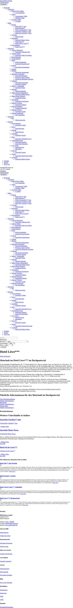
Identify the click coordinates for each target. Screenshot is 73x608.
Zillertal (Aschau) (16, 103)
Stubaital (14, 89)
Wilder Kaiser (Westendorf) (19, 93)
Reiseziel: (3, 341)
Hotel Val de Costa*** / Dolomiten (11, 487)
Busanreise (3, 402)
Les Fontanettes (20, 13)
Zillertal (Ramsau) (16, 106)
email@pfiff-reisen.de (11, 523)
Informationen (4, 532)
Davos (13, 127)
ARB (1, 596)
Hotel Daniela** (20, 28)
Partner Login (4, 546)
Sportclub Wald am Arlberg (23, 55)
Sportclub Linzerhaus (21, 82)
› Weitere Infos (4, 426)
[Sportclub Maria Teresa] (7, 434)
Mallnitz (13, 71)
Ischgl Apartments (20, 62)
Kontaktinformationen (6, 607)
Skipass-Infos (4, 406)
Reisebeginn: (4, 343)
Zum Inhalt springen (6, 1)
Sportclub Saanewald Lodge (23, 156)
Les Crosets (14, 145)
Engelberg (14, 134)
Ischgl (13, 60)
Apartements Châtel (21, 16)
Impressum (3, 593)
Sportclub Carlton (20, 125)
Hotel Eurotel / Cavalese (7, 476)
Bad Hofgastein (16, 57)
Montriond (18, 149)
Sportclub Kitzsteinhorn (22, 67)
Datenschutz (3, 590)
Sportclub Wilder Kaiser (22, 94)
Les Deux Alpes (16, 19)
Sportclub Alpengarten (22, 72)
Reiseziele (7, 8)
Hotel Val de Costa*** (22, 43)
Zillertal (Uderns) (16, 110)
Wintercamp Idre (20, 120)
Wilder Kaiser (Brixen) (18, 96)
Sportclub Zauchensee (22, 101)
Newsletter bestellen (6, 575)
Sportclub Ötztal (20, 88)
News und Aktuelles (6, 582)
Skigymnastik (4, 572)
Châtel (13, 14)
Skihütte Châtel (19, 18)
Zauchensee (15, 99)
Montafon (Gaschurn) (17, 74)
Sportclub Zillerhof (21, 108)
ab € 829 (2, 443)
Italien (9, 23)
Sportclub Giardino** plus (23, 31)
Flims (13, 137)
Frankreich (11, 9)
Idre (12, 118)
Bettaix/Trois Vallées (17, 11)
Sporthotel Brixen (20, 98)
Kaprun (13, 65)
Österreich (11, 48)
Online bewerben (5, 536)
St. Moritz (14, 157)
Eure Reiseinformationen (7, 399)
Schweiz (10, 122)
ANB (1, 599)
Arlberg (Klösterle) (17, 50)
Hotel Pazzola (19, 132)
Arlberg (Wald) (16, 53)
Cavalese (14, 35)
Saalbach (14, 81)
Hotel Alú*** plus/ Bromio (8, 463)
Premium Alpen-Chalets (22, 77)
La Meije (18, 21)
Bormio (13, 25)
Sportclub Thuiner (20, 84)
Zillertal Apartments (17, 113)
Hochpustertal (15, 45)
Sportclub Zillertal (20, 105)
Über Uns (7, 164)
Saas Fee (14, 151)
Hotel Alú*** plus (20, 26)
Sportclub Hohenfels (21, 144)
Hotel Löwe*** (20, 47)
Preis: (1, 345)
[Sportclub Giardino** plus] (8, 423)
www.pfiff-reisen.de (11, 525)
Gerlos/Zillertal (15, 59)
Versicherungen (4, 569)
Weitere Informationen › (7, 401)
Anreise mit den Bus (6, 554)
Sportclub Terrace (20, 135)
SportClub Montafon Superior (24, 79)
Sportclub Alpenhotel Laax (23, 139)
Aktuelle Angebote (5, 561)
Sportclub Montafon (21, 76)
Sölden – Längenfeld (17, 86)
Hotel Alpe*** (19, 42)
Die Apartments (20, 115)
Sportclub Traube (20, 111)
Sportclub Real (19, 128)
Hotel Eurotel (19, 36)
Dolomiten (14, 38)
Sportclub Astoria (20, 152)
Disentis (13, 130)
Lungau (13, 69)
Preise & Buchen (5, 356)
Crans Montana (16, 123)
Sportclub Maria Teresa (22, 40)
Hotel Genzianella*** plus (23, 30)
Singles (6, 162)
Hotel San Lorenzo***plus (23, 33)
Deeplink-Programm (6, 543)
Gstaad (13, 154)
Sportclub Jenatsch (20, 142)
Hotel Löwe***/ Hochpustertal (10, 498)
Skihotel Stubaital (20, 91)
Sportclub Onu (19, 147)
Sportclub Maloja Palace (22, 159)
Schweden (11, 116)
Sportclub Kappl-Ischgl (22, 64)
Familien (6, 161)
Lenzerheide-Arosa (17, 140)
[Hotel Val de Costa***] (7, 451)
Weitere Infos (12, 471)
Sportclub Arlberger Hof (22, 52)
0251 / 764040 (9, 522)
